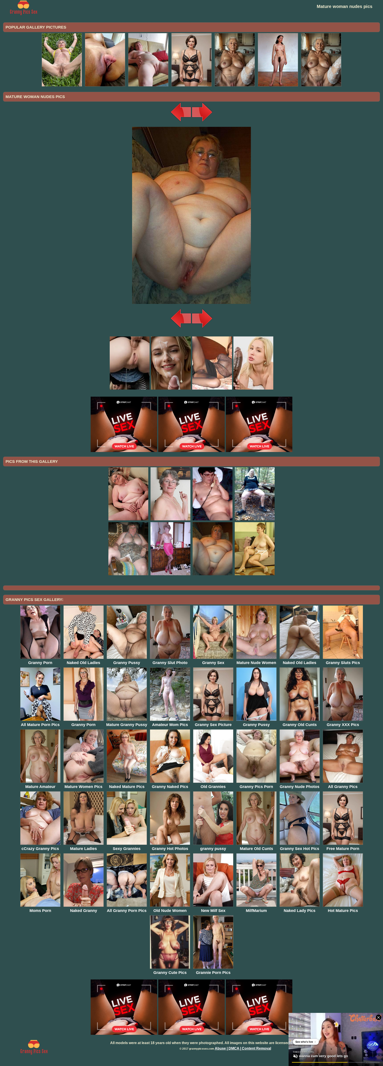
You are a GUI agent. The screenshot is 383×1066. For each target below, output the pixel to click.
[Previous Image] (181, 122)
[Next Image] (202, 122)
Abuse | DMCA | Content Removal (243, 1048)
